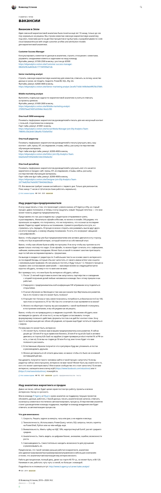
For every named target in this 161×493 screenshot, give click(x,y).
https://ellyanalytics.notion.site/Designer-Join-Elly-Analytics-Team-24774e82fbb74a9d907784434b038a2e (48, 181)
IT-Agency (37, 396)
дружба (55, 375)
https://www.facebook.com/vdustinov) (73, 368)
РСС (51, 480)
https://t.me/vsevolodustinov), (32, 371)
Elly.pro (47, 396)
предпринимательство (67, 375)
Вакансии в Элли (29, 29)
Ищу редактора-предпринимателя (40, 203)
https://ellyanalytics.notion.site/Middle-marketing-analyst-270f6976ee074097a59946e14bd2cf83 (44, 107)
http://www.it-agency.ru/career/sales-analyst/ (69, 466)
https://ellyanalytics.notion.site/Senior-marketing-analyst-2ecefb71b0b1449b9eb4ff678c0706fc (61, 86)
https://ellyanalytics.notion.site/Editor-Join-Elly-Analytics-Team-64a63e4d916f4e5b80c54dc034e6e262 (46, 155)
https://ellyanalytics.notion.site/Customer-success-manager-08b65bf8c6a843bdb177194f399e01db (45, 65)
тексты (78, 375)
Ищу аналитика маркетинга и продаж (42, 385)
